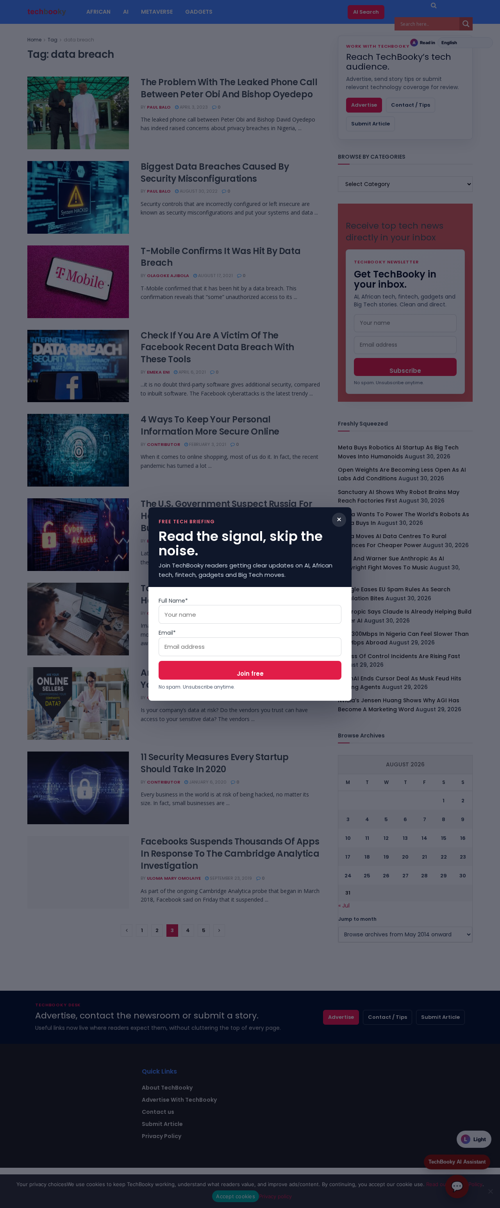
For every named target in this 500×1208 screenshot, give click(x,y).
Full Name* (173, 601)
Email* (167, 633)
